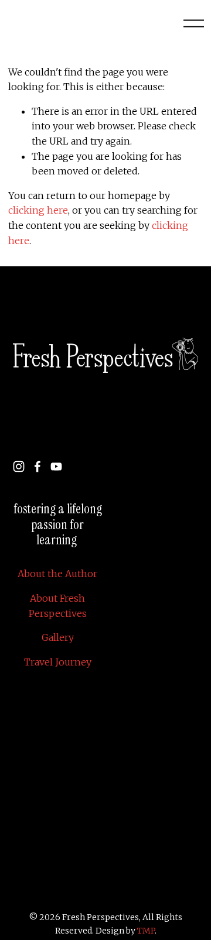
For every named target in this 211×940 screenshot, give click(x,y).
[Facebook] (37, 466)
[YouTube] (56, 466)
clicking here (38, 210)
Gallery (58, 637)
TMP (146, 930)
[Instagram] (19, 466)
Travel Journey (57, 662)
